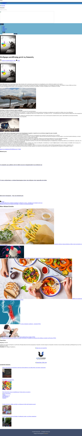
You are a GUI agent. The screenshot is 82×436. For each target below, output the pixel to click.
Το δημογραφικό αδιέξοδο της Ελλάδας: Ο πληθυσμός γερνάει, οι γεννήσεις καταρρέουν (19, 416)
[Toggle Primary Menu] (2, 24)
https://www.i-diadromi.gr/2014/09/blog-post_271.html (10, 149)
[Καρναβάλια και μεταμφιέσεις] (6, 385)
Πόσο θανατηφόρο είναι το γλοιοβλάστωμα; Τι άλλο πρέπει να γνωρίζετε (16, 391)
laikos (19, 60)
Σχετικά (3, 3)
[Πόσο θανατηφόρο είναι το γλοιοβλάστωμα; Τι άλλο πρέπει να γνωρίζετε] (6, 397)
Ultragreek (2, 7)
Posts (3, 27)
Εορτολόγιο (4, 2)
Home (3, 26)
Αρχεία (3, 29)
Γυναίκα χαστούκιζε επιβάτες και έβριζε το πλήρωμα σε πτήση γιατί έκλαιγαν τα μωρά (19, 404)
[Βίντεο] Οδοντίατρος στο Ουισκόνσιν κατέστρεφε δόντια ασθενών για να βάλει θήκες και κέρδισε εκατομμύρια (24, 367)
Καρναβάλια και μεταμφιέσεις (8, 379)
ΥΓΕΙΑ (2, 201)
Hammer (46, 433)
